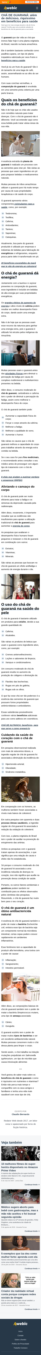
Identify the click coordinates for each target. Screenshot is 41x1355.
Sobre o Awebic (20, 1340)
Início (20, 1331)
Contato (20, 1335)
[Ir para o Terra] (6, 2)
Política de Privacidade (20, 1344)
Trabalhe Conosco (20, 1348)
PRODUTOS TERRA (32, 2)
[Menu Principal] (37, 8)
